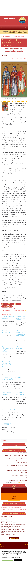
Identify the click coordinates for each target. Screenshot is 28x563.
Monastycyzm (5, 507)
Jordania (13, 505)
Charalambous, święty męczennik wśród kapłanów (13, 524)
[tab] (14, 488)
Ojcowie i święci (17, 31)
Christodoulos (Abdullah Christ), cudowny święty (12, 522)
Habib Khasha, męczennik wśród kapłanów (11, 526)
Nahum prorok (23, 468)
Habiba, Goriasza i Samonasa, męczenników (16, 458)
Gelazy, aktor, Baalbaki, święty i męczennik (17, 465)
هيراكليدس (17, 509)
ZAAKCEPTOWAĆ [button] (18, 560)
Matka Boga (23, 509)
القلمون (14, 507)
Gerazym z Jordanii (22, 477)
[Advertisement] (14, 8)
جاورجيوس (23, 507)
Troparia (11, 509)
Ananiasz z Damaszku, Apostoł (19, 475)
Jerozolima (6, 505)
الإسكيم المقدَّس (18, 505)
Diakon (8, 509)
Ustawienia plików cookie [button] (7, 560)
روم (6, 509)
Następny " (19, 482)
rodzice (10, 505)
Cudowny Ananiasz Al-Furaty (8, 527)
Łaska (19, 507)
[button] (1, 27)
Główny (10, 31)
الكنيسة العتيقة (10, 507)
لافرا (20, 509)
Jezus (17, 507)
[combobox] (14, 440)
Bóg (21, 505)
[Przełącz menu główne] (25, 27)
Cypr (14, 509)
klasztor (4, 509)
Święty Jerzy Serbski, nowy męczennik (18, 480)
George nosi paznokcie (21, 452)
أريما (3, 505)
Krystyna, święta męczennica (8, 534)
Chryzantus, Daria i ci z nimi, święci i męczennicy (15, 455)
